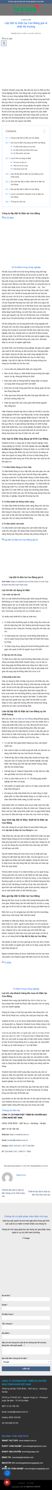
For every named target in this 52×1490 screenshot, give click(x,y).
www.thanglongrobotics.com (34, 1446)
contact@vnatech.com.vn (17, 1140)
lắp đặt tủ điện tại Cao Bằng (21, 719)
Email (5, 1305)
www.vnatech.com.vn (27, 1440)
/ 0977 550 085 (27, 1146)
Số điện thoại (8, 1314)
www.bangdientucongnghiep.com (29, 1463)
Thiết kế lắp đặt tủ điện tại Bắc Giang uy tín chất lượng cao (13, 1193)
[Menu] (3, 10)
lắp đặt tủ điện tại (35, 1000)
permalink (44, 1166)
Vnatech (37, 33)
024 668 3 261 (11, 1151)
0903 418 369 (15, 1146)
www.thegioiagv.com (30, 1452)
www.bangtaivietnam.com (22, 1457)
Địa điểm (6, 1333)
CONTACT (21, 1483)
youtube (30, 1483)
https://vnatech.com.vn (19, 1134)
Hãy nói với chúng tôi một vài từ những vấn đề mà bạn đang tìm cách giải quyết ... (24, 1344)
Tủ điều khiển (26, 20)
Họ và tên (6, 1296)
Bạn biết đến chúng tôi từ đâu (15, 1358)
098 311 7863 (25, 1151)
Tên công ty (7, 1324)
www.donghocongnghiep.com (37, 1468)
